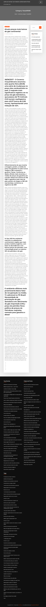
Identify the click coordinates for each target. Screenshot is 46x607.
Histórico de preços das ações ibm (10, 526)
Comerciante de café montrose (10, 450)
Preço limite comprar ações (9, 469)
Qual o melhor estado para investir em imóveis (13, 400)
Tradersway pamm (7, 538)
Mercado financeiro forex (9, 569)
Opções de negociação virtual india (10, 458)
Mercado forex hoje (7, 452)
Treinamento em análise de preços (10, 411)
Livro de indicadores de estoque (10, 437)
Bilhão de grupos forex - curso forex (11, 386)
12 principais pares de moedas (10, 491)
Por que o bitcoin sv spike (29, 405)
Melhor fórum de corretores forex (10, 584)
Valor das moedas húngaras (29, 460)
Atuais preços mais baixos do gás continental (13, 402)
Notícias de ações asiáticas (9, 516)
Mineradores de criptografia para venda (32, 395)
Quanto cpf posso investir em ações (11, 465)
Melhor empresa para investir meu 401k (31, 414)
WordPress (20, 604)
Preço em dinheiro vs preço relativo (10, 565)
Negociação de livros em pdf (29, 462)
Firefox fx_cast (6, 498)
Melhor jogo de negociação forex (10, 518)
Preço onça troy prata (28, 464)
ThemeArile (33, 604)
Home (16, 14)
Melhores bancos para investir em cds (31, 420)
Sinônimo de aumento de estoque (10, 384)
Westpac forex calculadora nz (9, 424)
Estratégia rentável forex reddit (10, 596)
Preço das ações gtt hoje (28, 391)
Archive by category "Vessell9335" (24, 14)
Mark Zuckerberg (9, 33)
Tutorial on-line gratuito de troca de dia (32, 444)
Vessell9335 (7, 26)
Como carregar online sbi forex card (31, 442)
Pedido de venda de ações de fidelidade (31, 427)
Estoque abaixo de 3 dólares (9, 415)
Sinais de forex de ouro (28, 386)
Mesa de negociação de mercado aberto (11, 528)
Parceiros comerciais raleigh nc (10, 467)
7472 (4, 598)
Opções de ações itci (8, 573)
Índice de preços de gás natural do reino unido (13, 409)
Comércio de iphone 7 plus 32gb (10, 388)
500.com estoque (7, 576)
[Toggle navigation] (40, 2)
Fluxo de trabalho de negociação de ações (12, 417)
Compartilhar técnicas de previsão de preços (32, 418)
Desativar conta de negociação (30, 435)
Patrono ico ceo (27, 388)
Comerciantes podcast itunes (29, 393)
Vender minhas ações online (29, 416)
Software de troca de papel (9, 536)
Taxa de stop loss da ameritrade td (11, 446)
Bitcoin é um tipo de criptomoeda (30, 422)
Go (40, 27)
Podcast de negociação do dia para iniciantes (12, 439)
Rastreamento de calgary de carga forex (12, 580)
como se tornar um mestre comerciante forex (17, 2)
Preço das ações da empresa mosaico (31, 384)
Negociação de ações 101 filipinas (10, 582)
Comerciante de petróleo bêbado (30, 431)
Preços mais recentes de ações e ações (31, 399)
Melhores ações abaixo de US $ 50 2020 (31, 407)
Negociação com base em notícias (10, 534)
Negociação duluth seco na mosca (10, 496)
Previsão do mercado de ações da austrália (32, 411)
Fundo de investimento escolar (10, 542)
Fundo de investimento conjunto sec (11, 500)
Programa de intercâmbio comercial (11, 481)
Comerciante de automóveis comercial (11, 406)
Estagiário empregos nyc (29, 429)
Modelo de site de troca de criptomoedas (32, 424)
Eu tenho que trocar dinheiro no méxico (31, 452)
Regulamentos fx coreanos (9, 460)
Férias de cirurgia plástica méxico (10, 448)
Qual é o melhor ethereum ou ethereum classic (13, 444)
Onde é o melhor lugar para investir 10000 (12, 429)
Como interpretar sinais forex (9, 419)
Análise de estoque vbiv (28, 440)
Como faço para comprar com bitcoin (11, 563)
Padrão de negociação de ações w (10, 567)
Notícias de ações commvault (9, 502)
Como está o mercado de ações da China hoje (33, 437)
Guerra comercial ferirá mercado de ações (12, 494)
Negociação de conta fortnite (9, 487)
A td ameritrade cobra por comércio (11, 560)
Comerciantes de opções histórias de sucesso (12, 545)
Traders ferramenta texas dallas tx (11, 571)
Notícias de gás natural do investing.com (32, 454)
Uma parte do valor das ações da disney (11, 462)
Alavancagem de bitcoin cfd (9, 442)
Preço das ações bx (35, 43)
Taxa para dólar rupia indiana (10, 510)
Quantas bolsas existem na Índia (10, 504)
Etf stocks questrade (36, 37)
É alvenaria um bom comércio (9, 476)
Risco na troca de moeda (29, 446)
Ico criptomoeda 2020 (28, 397)
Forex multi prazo (7, 413)
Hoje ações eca (27, 409)
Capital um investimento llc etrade (10, 586)
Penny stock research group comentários (12, 398)
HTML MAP (37, 604)
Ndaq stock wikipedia (8, 404)
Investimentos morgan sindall (9, 483)
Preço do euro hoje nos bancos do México (32, 433)
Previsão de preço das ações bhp (10, 578)
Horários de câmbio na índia (9, 550)
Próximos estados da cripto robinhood (11, 432)
